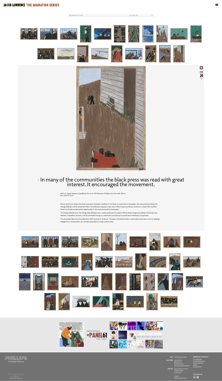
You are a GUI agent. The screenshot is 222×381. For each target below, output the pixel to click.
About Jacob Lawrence (181, 369)
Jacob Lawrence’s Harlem (181, 366)
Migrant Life (178, 362)
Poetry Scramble (198, 363)
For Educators (197, 367)
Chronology (178, 372)
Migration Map (178, 364)
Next (201, 78)
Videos (195, 365)
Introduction (178, 360)
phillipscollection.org (16, 378)
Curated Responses (93, 331)
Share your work (149, 333)
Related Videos (178, 370)
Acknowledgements (180, 378)
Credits (176, 376)
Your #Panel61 (101, 339)
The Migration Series (180, 357)
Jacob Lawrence (31, 5)
